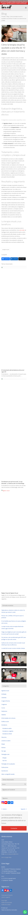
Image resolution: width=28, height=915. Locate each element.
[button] (26, 7)
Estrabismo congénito (7, 731)
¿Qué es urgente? (5, 897)
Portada (3, 16)
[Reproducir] (3, 664)
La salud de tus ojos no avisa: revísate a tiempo (13, 648)
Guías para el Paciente (7, 895)
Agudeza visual (5, 691)
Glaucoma (3, 737)
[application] (14, 659)
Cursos (3, 708)
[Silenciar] (22, 664)
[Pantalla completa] (24, 664)
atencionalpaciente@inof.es (11, 854)
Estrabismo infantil (7, 734)
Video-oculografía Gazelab (7, 774)
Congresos (4, 704)
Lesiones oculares (5, 741)
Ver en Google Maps (6, 857)
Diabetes (3, 715)
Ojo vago (3, 751)
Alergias (4, 758)
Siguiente (23, 809)
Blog (8, 16)
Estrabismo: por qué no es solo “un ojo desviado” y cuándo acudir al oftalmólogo (12, 482)
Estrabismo (4, 725)
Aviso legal (4, 900)
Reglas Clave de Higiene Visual (9, 593)
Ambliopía (3, 694)
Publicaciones (4, 767)
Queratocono (4, 771)
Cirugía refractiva (5, 701)
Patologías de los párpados (8, 764)
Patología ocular (5, 754)
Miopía (3, 744)
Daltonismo (4, 711)
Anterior (4, 809)
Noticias (3, 747)
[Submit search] (25, 784)
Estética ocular (5, 721)
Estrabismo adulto (7, 728)
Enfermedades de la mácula (8, 718)
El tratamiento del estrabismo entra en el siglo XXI (12, 371)
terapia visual (5, 249)
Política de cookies (6, 904)
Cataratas (3, 697)
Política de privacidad (6, 902)
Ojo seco (4, 760)
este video (22, 230)
